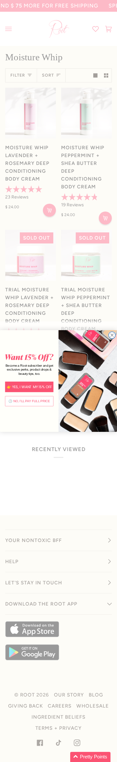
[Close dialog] (112, 335)
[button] (90, 757)
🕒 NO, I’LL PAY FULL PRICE (29, 401)
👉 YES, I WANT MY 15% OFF (29, 386)
